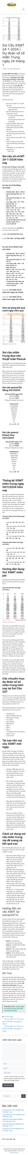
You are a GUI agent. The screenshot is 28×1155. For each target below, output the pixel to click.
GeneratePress (14, 1152)
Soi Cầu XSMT (8, 1016)
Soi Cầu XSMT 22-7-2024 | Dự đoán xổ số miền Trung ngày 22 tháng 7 (13, 1021)
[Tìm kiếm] (23, 1096)
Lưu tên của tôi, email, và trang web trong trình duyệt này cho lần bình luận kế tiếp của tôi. (14, 1078)
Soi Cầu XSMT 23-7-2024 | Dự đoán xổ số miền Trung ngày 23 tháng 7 (13, 1029)
